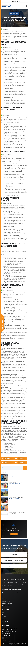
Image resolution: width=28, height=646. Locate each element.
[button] (26, 6)
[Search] (25, 468)
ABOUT (3, 614)
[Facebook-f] (3, 638)
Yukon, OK (5, 437)
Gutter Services (7, 449)
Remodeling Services (9, 447)
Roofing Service (14, 13)
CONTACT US (5, 621)
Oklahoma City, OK (10, 436)
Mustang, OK (12, 437)
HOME (3, 612)
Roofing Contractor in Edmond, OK (16, 474)
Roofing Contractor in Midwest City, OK (17, 489)
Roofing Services (8, 446)
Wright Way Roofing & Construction (13, 579)
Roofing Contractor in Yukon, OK (15, 482)
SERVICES (4, 619)
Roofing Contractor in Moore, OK (15, 504)
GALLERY (4, 616)
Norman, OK (18, 436)
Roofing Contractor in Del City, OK (16, 497)
